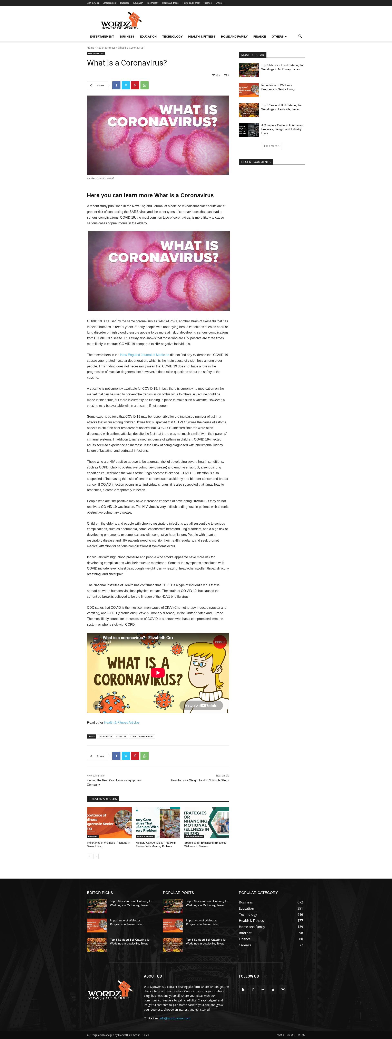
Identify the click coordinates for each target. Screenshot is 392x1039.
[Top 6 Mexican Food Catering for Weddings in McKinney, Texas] (249, 70)
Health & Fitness (170, 3)
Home (90, 47)
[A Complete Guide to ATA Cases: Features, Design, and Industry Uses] (249, 130)
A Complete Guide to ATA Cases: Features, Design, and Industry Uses (282, 129)
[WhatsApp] (144, 85)
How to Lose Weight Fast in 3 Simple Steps (200, 780)
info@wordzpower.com (175, 1018)
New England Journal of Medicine (144, 355)
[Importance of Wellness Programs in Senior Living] (109, 822)
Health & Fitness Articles (121, 722)
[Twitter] (126, 85)
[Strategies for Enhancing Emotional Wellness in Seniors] (206, 822)
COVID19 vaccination (141, 736)
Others (219, 3)
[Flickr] (263, 989)
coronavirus (105, 736)
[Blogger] (243, 989)
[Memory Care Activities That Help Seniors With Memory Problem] (158, 822)
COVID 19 (121, 736)
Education (138, 3)
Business (124, 3)
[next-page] (96, 856)
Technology (152, 3)
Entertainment (109, 3)
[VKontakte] (283, 989)
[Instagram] (273, 989)
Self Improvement (194, 836)
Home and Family (191, 3)
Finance (208, 3)
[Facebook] (116, 85)
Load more (270, 146)
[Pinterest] (135, 85)
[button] (300, 36)
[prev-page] (89, 856)
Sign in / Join (93, 3)
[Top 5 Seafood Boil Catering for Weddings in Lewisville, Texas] (249, 110)
